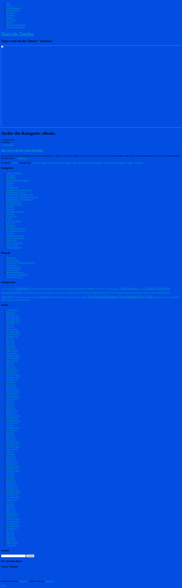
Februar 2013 (12, 485)
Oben (3, 586)
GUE (17, 292)
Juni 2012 (10, 504)
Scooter (9, 233)
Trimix (83, 297)
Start (8, 3)
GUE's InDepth (13, 270)
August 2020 (11, 336)
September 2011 (13, 526)
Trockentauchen (131, 296)
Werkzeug (156, 297)
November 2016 (13, 415)
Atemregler (36, 163)
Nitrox (106, 292)
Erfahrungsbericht (13, 202)
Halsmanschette (41, 293)
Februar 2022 (12, 315)
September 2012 (13, 497)
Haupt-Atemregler (61, 293)
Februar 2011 (12, 543)
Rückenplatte (126, 292)
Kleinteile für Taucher (15, 211)
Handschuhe (50, 293)
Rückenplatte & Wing (15, 231)
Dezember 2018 (13, 375)
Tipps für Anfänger (14, 243)
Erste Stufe (141, 289)
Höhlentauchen (73, 293)
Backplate (33, 289)
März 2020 (11, 348)
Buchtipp (10, 183)
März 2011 (10, 540)
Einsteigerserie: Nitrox (15, 192)
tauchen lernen (31, 297)
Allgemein (10, 175)
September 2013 (13, 471)
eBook (9, 6)
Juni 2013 (10, 476)
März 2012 (11, 512)
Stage (74, 163)
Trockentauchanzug (102, 296)
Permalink (138, 163)
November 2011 (13, 521)
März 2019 (11, 367)
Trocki (148, 296)
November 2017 (13, 391)
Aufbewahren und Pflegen (17, 180)
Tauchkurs (43, 296)
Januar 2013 (11, 488)
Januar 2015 (11, 439)
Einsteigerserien (13, 10)
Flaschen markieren (56, 163)
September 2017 (13, 396)
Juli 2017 (10, 401)
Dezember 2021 (13, 317)
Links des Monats (13, 221)
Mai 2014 (10, 454)
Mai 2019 (10, 365)
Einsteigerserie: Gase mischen (18, 190)
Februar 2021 (12, 329)
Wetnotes (174, 297)
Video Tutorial (12, 245)
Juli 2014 (10, 452)
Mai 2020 (10, 343)
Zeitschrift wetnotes (12, 300)
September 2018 (13, 377)
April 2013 (11, 480)
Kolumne (10, 214)
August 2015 (11, 430)
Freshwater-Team (13, 267)
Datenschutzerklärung (15, 27)
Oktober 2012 (12, 495)
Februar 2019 (12, 370)
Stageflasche (165, 292)
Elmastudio (49, 581)
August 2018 (11, 379)
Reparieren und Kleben (16, 228)
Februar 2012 (12, 514)
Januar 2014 (11, 464)
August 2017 (11, 399)
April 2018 (11, 384)
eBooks (14, 163)
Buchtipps (10, 15)
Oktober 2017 (12, 394)
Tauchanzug (11, 240)
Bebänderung (71, 288)
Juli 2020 (10, 339)
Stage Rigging (84, 163)
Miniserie (10, 223)
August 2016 (11, 423)
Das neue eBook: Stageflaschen (22, 150)
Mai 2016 (10, 425)
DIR (102, 289)
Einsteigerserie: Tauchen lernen (19, 195)
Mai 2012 (10, 507)
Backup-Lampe (60, 289)
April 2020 (11, 346)
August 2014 (11, 449)
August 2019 (11, 360)
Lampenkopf (96, 292)
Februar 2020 (12, 351)
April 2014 (11, 456)
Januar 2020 (11, 353)
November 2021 (13, 319)
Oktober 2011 (12, 524)
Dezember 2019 (13, 355)
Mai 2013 (10, 478)
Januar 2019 (11, 372)
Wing (3, 300)
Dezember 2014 (13, 442)
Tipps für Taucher (17, 33)
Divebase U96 (12, 260)
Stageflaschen (120, 163)
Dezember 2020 (13, 331)
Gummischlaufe (28, 292)
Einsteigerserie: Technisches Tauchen (22, 197)
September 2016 (13, 420)
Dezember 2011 (13, 519)
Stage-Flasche (97, 163)
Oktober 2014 (12, 444)
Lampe (9, 219)
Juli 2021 (10, 324)
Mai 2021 (10, 327)
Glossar (9, 18)
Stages (130, 163)
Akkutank (10, 289)
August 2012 (11, 500)
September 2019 (13, 358)
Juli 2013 (10, 473)
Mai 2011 (10, 536)
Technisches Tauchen (59, 297)
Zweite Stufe (24, 300)
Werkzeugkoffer (165, 297)
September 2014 (13, 447)
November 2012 (13, 492)
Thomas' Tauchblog (14, 277)
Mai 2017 (10, 406)
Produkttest (11, 226)
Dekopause (11, 258)
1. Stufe (3, 289)
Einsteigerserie (12, 187)
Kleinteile (85, 292)
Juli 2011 (10, 531)
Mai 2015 (10, 435)
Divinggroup (11, 265)
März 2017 (11, 408)
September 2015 (13, 427)
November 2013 (13, 466)
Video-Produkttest (14, 247)
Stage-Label (109, 163)
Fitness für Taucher (14, 204)
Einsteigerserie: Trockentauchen (19, 199)
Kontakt (9, 22)
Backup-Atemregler (46, 289)
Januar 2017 (11, 413)
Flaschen (10, 207)
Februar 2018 (12, 389)
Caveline (97, 289)
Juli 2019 (10, 363)
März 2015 (11, 437)
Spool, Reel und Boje (15, 238)
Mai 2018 (10, 382)
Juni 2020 (10, 341)
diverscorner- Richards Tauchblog (20, 263)
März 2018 (11, 387)
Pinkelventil (115, 293)
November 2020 (13, 334)
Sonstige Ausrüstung (15, 235)
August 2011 (11, 528)
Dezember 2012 (13, 490)
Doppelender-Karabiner (112, 289)
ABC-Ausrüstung (13, 173)
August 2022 (11, 310)
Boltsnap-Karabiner (86, 288)
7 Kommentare (7, 144)
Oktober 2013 (12, 468)
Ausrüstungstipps (13, 8)
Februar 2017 (12, 411)
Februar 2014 (12, 461)
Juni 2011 (10, 533)
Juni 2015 (10, 432)
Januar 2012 (11, 516)
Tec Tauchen (75, 297)
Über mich (10, 20)
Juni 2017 (10, 403)
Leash (68, 163)
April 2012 (11, 509)
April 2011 (10, 538)
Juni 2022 (10, 312)
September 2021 (13, 322)
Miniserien (10, 13)
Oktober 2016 (12, 418)
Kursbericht (11, 216)
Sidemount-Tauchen (14, 272)
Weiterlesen (23, 158)
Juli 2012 (10, 502)
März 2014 (11, 459)
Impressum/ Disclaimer (16, 25)
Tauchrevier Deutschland (16, 275)
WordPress (23, 581)
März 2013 (11, 483)
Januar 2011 (11, 545)
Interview (10, 209)
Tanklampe (7, 296)
